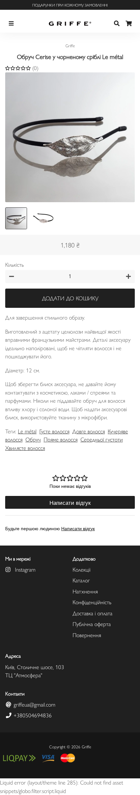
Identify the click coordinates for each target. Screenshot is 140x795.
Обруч (33, 439)
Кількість (14, 264)
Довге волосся (88, 431)
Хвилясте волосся (25, 448)
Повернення (87, 635)
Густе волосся (54, 431)
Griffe (86, 746)
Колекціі (82, 569)
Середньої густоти (101, 439)
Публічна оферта (92, 624)
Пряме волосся (60, 439)
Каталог (81, 580)
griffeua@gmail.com (33, 704)
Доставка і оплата (92, 613)
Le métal (27, 431)
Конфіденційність (92, 602)
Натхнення (85, 591)
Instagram (24, 569)
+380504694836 (32, 715)
